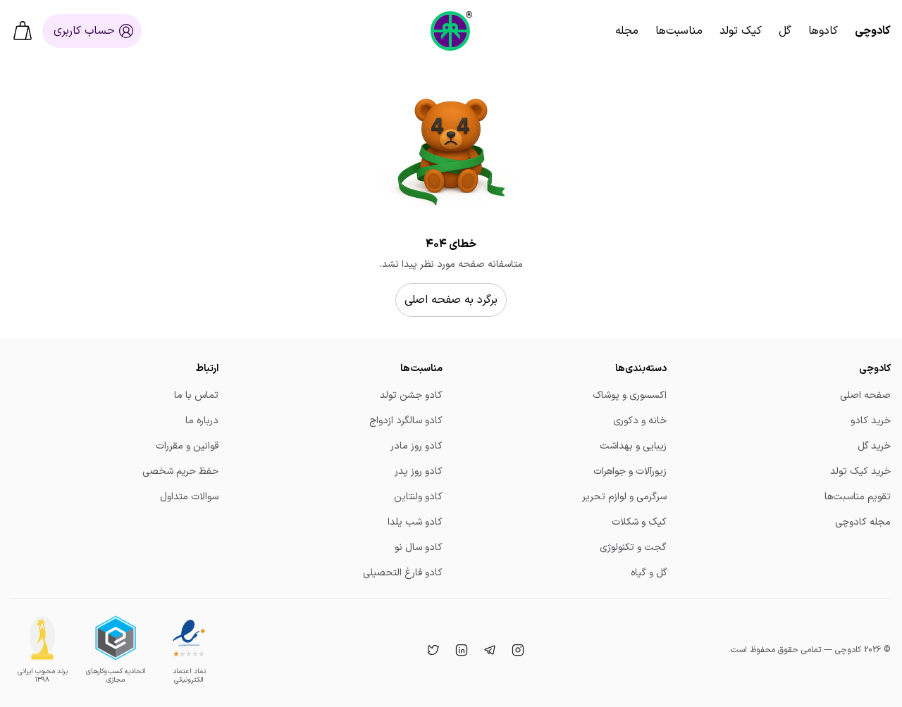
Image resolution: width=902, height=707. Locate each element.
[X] (432, 650)
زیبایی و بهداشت (633, 446)
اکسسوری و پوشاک (630, 395)
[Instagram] (516, 650)
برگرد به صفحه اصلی (451, 300)
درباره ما (201, 420)
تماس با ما (196, 395)
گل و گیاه (649, 572)
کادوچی (873, 31)
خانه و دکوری (640, 420)
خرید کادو (871, 420)
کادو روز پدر (419, 471)
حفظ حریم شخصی (180, 471)
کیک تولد (740, 31)
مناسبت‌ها (679, 31)
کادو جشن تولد (411, 395)
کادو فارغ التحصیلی (403, 572)
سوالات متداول (189, 496)
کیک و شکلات (639, 522)
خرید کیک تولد (860, 471)
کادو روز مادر (416, 446)
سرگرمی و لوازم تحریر (624, 496)
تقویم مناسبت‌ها (857, 496)
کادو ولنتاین (418, 496)
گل (785, 31)
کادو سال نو (419, 547)
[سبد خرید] (22, 31)
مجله (626, 31)
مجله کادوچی (863, 522)
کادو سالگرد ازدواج (406, 420)
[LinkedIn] (460, 650)
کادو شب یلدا (415, 522)
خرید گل (874, 446)
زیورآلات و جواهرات (630, 471)
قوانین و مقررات (187, 446)
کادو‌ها (823, 31)
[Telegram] (488, 650)
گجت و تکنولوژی (633, 547)
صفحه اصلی (865, 395)
